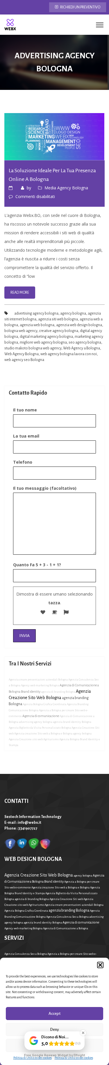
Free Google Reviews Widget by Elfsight (54, 1055)
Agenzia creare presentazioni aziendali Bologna (38, 679)
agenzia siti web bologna (58, 319)
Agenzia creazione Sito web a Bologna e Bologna (43, 733)
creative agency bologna (58, 331)
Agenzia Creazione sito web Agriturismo (34, 739)
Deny (54, 1029)
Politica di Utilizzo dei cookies (32, 1057)
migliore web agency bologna (43, 342)
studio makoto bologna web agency (32, 348)
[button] (100, 965)
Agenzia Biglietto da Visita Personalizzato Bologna (40, 727)
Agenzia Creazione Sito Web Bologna (38, 875)
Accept (54, 1013)
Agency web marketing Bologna (40, 685)
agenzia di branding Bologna (58, 691)
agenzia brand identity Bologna (72, 721)
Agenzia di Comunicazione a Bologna (65, 928)
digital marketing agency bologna (46, 337)
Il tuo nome (25, 410)
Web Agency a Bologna (81, 348)
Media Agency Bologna (66, 187)
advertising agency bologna (36, 313)
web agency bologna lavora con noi (68, 354)
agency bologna (73, 313)
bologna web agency (20, 331)
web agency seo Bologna (24, 360)
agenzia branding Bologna (69, 910)
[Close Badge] (83, 1033)
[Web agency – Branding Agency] (10, 24)
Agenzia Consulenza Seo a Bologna (67, 916)
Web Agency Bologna (21, 354)
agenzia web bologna (37, 325)
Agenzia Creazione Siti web (66, 899)
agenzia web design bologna (79, 325)
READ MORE (19, 293)
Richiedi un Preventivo (80, 7)
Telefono (22, 462)
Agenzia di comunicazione (40, 716)
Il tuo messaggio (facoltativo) (44, 488)
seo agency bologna (85, 342)
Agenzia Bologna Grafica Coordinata (44, 704)
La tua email (26, 436)
